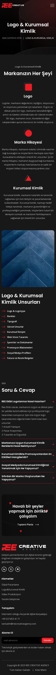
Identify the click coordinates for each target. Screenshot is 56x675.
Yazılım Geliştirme (11, 599)
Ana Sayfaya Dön (12, 38)
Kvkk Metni (40, 669)
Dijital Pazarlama (10, 584)
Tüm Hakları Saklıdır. (20, 669)
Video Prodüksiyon (11, 594)
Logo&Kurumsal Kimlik (13, 589)
